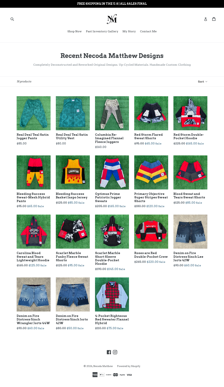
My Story (129, 31)
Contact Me (148, 31)
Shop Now (74, 31)
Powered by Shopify (128, 366)
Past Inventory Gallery (102, 31)
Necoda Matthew (103, 366)
